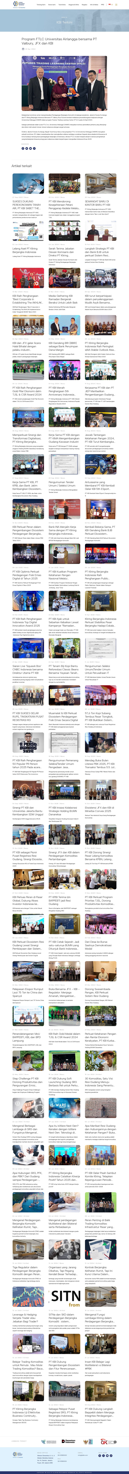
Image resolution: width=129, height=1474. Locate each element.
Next (115, 1442)
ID (112, 5)
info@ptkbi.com (83, 1455)
